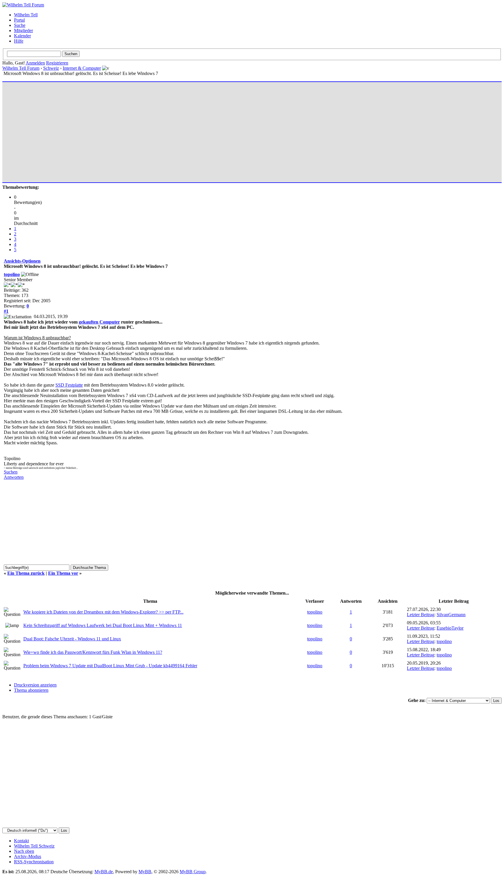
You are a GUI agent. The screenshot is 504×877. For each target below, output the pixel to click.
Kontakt (21, 840)
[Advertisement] (179, 129)
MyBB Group (193, 871)
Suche (19, 25)
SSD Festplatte (69, 384)
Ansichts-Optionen (22, 260)
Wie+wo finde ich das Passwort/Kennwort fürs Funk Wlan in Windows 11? (92, 652)
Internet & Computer (82, 68)
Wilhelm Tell (26, 14)
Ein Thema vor (63, 573)
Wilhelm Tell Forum (20, 68)
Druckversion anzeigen (35, 684)
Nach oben (24, 851)
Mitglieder (23, 30)
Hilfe (18, 41)
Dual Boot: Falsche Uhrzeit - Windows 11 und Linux (72, 638)
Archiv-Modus (27, 856)
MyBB (145, 871)
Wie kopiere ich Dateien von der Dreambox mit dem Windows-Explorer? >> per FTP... (103, 611)
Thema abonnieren (31, 690)
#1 (6, 311)
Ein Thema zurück (26, 573)
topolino (12, 274)
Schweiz (51, 68)
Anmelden (35, 62)
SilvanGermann (451, 614)
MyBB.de (103, 871)
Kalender (22, 35)
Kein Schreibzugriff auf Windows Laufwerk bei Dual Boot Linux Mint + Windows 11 (102, 625)
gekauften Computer (99, 321)
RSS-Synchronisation (34, 861)
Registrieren (57, 62)
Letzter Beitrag (420, 614)
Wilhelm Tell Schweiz (34, 845)
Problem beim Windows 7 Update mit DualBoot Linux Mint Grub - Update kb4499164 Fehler (110, 665)
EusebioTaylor (450, 628)
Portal (19, 20)
